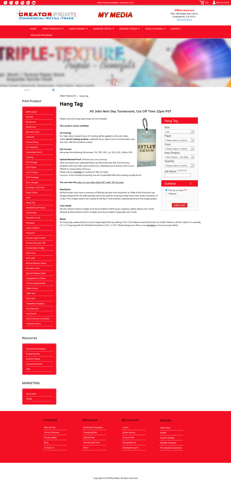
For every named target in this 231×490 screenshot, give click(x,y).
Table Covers (32, 288)
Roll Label (30, 258)
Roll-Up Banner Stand (36, 263)
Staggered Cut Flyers (36, 278)
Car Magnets (32, 147)
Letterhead (31, 212)
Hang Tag (30, 202)
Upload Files (89, 437)
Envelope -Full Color (35, 187)
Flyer (28, 197)
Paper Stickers (32, 227)
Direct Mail (31, 393)
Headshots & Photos (35, 207)
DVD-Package (32, 177)
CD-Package (31, 162)
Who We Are (49, 427)
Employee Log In (130, 447)
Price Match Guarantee (171, 447)
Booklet (29, 116)
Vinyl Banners (32, 308)
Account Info (129, 437)
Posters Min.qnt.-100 (35, 242)
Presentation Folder (35, 247)
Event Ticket (31, 192)
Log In (126, 427)
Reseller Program (168, 442)
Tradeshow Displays (35, 303)
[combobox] (179, 131)
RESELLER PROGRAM (41, 35)
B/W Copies (31, 111)
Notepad (30, 222)
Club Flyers (31, 167)
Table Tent (31, 293)
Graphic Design (33, 358)
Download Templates (36, 348)
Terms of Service (51, 432)
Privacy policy (50, 437)
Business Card (32, 131)
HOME (33, 28)
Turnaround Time (34, 364)
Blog (46, 442)
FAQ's (86, 447)
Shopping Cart (129, 442)
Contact (175, 28)
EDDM (29, 398)
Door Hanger (32, 182)
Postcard (30, 232)
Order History (129, 432)
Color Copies (32, 172)
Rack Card (30, 253)
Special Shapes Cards (36, 273)
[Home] (46, 15)
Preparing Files (33, 353)
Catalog (29, 157)
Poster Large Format (35, 237)
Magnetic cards (33, 217)
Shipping (172, 193)
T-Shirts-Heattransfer (35, 283)
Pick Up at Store (177, 190)
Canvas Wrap (32, 142)
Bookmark (31, 121)
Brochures (31, 126)
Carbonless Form (34, 152)
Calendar (30, 136)
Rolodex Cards (33, 268)
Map (185, 189)
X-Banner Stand (33, 323)
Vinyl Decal (31, 313)
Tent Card (30, 298)
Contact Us (49, 447)
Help (28, 369)
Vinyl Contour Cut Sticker (38, 318)
